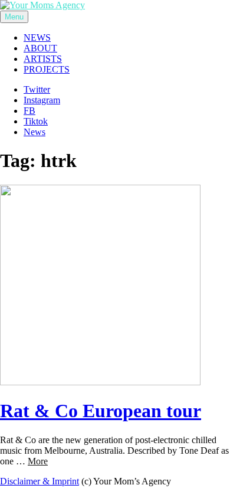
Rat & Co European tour (100, 410)
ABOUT (40, 48)
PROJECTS (47, 69)
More (38, 461)
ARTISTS (43, 59)
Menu (14, 16)
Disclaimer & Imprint (39, 481)
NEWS (37, 37)
